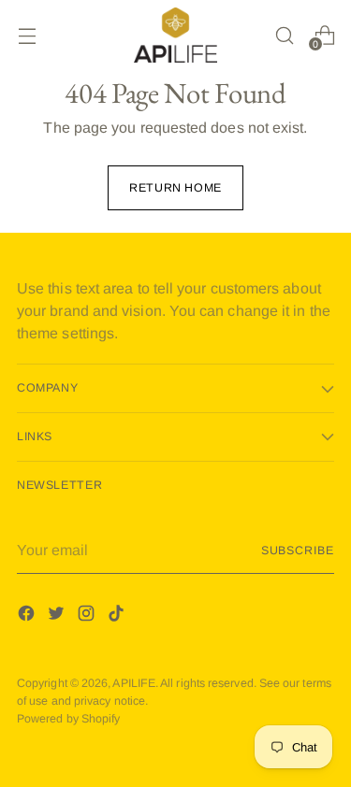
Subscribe (297, 550)
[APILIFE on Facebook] (28, 616)
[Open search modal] (284, 35)
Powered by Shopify (68, 718)
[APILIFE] (176, 35)
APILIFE (133, 683)
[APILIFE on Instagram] (88, 616)
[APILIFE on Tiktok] (118, 616)
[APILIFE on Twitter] (58, 616)
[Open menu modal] (26, 35)
